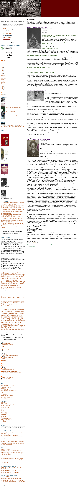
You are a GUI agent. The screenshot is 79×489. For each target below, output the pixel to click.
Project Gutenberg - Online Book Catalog (7, 395)
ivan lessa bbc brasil (4, 414)
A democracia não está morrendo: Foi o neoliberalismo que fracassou (11, 478)
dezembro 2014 (3, 75)
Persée (2, 392)
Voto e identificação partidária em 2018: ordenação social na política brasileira (12, 441)
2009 (2, 87)
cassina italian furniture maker (5, 406)
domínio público (3, 410)
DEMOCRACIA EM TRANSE (5, 476)
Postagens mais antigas (74, 244)
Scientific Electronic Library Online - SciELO (7, 397)
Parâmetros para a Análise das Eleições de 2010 (8, 369)
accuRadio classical (4, 403)
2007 (2, 89)
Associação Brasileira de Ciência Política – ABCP (8, 385)
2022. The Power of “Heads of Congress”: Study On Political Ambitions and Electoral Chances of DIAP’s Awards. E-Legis (11, 213)
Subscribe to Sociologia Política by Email (8, 30)
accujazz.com (3, 402)
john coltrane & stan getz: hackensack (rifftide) (7, 415)
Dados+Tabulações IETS (4, 389)
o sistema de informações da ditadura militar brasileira (38, 139)
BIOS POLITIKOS (4, 368)
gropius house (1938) (4, 413)
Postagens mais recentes (31, 244)
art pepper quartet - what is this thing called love (8, 404)
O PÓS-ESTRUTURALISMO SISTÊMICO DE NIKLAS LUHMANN (10, 469)
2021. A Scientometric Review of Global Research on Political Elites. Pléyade (12, 216)
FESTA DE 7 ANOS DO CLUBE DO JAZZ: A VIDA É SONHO (10, 355)
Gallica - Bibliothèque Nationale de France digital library (9, 390)
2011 (2, 85)
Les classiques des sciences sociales (6, 391)
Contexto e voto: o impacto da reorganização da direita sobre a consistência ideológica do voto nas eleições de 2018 (12, 440)
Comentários (4, 94)
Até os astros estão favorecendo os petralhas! (8, 352)
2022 (2, 67)
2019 (2, 70)
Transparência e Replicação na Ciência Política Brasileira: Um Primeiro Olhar (12, 450)
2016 (2, 72)
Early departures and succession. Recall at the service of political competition (12, 436)
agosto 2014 (3, 78)
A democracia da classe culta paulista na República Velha (13, 98)
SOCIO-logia (4, 360)
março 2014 (3, 81)
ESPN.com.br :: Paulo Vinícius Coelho (7, 377)
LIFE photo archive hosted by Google (6, 418)
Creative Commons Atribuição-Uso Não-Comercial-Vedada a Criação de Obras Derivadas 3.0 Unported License (12, 126)
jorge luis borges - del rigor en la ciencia (6, 417)
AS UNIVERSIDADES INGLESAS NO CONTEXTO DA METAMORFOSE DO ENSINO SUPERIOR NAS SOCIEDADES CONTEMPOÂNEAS (12, 472)
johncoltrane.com (3, 416)
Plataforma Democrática (4, 393)
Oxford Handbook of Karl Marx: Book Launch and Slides (9, 347)
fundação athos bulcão (4, 412)
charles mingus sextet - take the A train (6, 408)
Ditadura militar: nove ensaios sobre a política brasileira (13, 107)
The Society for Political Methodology (6, 398)
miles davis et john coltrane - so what (6, 419)
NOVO (3, 366)
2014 (2, 74)
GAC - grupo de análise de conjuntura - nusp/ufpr (9, 371)
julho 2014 (2, 79)
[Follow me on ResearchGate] (7, 37)
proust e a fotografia (4, 421)
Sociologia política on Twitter (6, 378)
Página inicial (53, 244)
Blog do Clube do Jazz (5, 354)
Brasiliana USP (3, 386)
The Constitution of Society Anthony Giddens (7, 344)
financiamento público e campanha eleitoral (11, 115)
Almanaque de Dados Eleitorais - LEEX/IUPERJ (8, 384)
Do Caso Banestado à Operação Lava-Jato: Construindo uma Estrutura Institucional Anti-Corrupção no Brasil (11, 449)
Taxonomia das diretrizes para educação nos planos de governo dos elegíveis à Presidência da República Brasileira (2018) (12, 458)
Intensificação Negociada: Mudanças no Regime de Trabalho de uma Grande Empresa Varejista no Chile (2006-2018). (12, 454)
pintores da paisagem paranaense (6, 420)
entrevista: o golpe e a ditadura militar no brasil (37, 27)
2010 (2, 86)
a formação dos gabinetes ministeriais (10, 111)
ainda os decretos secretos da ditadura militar (36, 90)
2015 (2, 73)
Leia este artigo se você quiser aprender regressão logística (9, 435)
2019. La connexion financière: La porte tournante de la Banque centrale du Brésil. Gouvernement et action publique (12, 223)
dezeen (2, 409)
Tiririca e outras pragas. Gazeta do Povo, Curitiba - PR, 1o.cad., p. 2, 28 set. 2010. (12, 297)
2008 (2, 88)
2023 (2, 66)
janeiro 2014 (3, 83)
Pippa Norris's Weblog (5, 349)
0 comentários (34, 86)
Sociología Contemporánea (6, 343)
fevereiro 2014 (3, 82)
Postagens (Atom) (33, 246)
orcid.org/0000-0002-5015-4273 (8, 33)
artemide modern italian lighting (5, 405)
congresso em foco (3, 388)
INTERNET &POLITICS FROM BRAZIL (7, 357)
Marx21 (3, 346)
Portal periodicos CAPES (4, 394)
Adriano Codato (4, 60)
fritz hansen (2, 411)
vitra (1, 422)
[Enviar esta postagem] (36, 86)
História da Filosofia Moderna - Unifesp (8, 376)
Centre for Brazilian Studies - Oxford (6, 387)
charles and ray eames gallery (5, 407)
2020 (2, 69)
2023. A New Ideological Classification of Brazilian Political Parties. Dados (11, 210)
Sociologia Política (10, 2)
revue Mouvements (3, 396)
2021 (2, 68)
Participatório (3, 358)
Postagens (3, 92)
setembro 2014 (3, 77)
